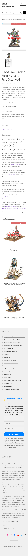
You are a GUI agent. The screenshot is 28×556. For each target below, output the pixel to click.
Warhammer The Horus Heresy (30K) (13, 345)
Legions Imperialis (8, 348)
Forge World (12, 114)
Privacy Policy (7, 377)
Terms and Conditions (9, 371)
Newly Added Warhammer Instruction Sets (14, 337)
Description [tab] (5, 125)
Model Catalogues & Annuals (11, 363)
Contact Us (6, 366)
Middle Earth (7, 354)
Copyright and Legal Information (12, 380)
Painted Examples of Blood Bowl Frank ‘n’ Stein (14, 208)
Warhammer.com (8, 383)
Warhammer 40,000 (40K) (10, 351)
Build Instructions (8, 5)
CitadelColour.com (8, 386)
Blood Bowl (6, 114)
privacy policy (12, 447)
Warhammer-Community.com (11, 389)
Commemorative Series (10, 360)
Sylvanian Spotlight (6, 116)
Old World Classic (20, 114)
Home (4, 19)
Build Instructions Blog (10, 369)
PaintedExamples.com (11, 206)
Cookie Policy (7, 374)
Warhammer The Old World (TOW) (12, 339)
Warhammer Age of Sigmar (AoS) (14, 19)
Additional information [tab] (8, 129)
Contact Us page (15, 164)
